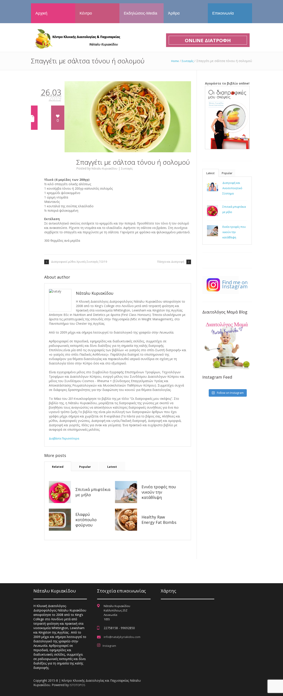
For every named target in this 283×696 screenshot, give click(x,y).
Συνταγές (187, 61)
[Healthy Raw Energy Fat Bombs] (126, 520)
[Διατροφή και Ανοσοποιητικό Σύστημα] (212, 186)
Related (57, 467)
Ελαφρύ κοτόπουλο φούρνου (86, 520)
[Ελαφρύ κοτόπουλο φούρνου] (60, 520)
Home (175, 61)
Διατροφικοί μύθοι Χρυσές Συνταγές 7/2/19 (79, 262)
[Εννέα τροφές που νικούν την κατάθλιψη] (126, 492)
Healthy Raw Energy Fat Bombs (159, 519)
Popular (85, 467)
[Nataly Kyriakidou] (76, 39)
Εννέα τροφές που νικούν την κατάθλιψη (159, 492)
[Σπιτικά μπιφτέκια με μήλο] (60, 492)
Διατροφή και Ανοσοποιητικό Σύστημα (232, 188)
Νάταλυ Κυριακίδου (104, 168)
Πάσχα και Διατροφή (170, 262)
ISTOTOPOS (77, 685)
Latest (112, 467)
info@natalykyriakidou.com (122, 637)
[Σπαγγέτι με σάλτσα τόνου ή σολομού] (128, 116)
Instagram (109, 646)
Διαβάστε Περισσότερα (64, 438)
